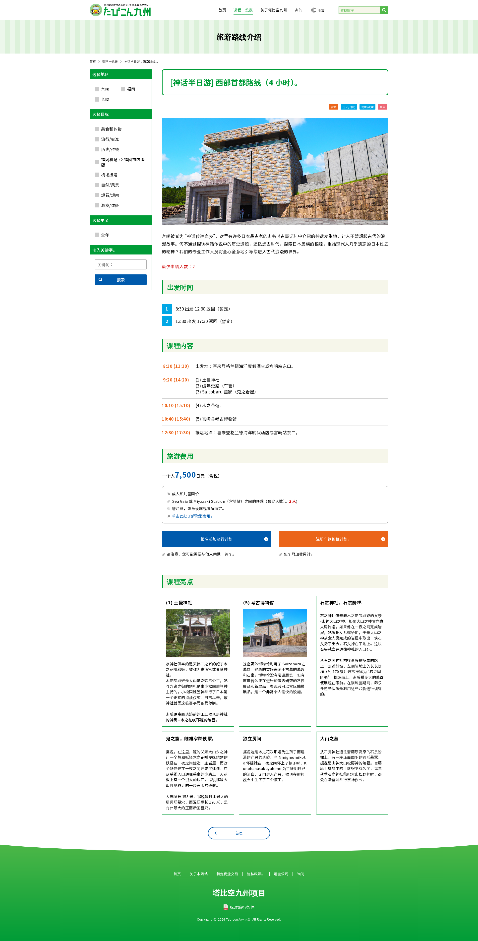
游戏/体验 (110, 205)
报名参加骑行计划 (217, 539)
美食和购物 (111, 129)
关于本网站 (199, 874)
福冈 (131, 89)
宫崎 (334, 107)
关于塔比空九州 (274, 9)
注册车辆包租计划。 (334, 539)
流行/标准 (110, 139)
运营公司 (281, 874)
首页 (222, 9)
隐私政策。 (256, 874)
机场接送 (109, 175)
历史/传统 (349, 107)
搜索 (121, 280)
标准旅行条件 (242, 907)
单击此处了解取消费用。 (193, 515)
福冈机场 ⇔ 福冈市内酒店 (122, 162)
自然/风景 (110, 185)
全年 (382, 107)
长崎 (105, 99)
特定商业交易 (227, 874)
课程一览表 (243, 9)
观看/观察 (367, 107)
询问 (298, 9)
